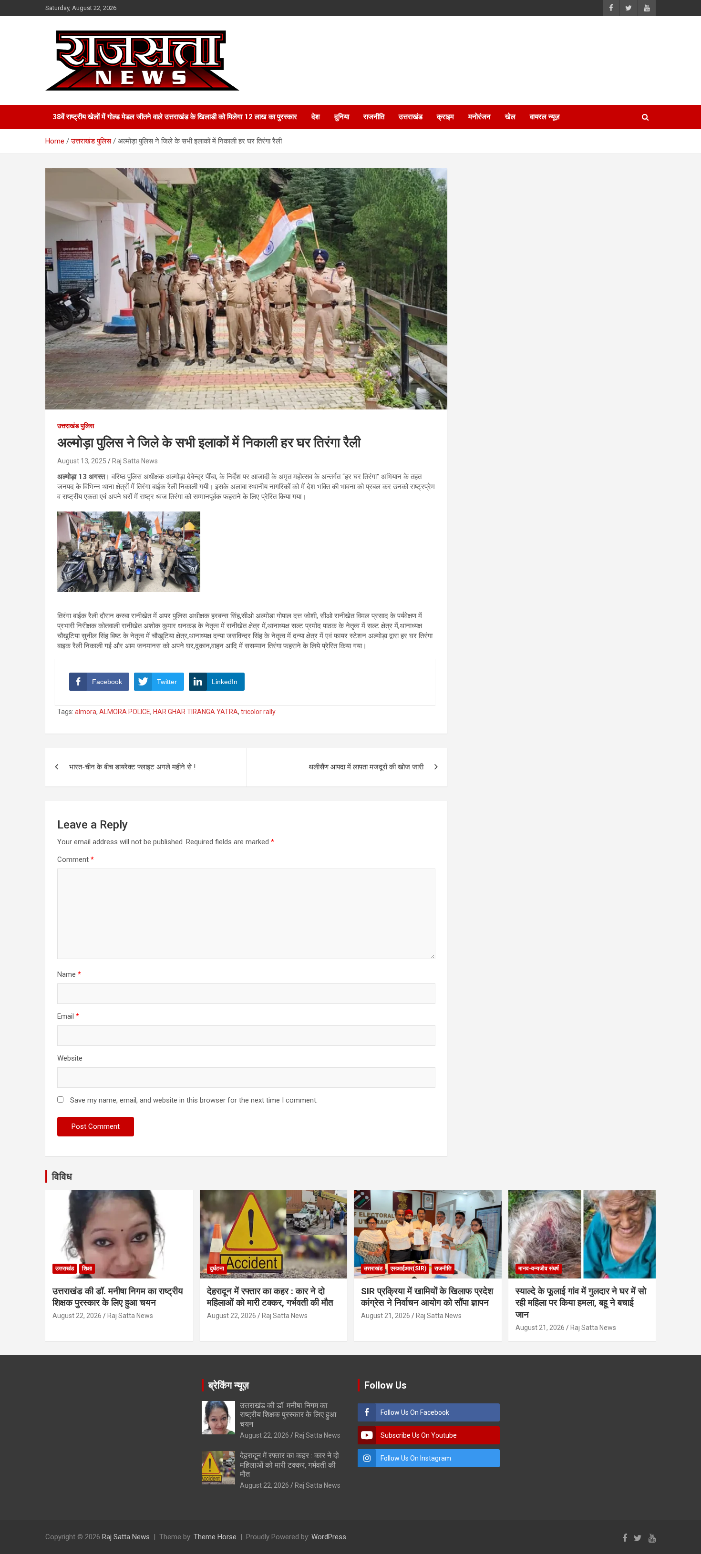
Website (69, 1058)
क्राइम (445, 116)
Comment (75, 859)
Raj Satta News (135, 461)
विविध (62, 1176)
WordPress (328, 1537)
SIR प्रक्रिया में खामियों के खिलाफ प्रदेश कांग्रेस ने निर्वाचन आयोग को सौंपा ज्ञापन (427, 1297)
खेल (510, 116)
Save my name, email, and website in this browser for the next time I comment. (194, 1100)
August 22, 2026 (77, 1315)
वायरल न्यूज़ (545, 116)
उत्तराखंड (411, 116)
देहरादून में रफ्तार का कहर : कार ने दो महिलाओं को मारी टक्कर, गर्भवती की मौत (270, 1297)
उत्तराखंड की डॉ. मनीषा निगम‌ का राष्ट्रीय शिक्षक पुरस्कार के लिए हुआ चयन (117, 1297)
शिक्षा (87, 1268)
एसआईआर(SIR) (408, 1268)
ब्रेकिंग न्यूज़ (228, 1385)
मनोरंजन (479, 116)
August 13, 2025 (81, 461)
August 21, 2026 (385, 1315)
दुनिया (341, 116)
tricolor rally (258, 712)
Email (68, 1016)
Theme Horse (215, 1537)
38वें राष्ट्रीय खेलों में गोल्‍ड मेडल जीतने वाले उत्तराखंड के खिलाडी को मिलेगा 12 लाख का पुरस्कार (174, 116)
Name (69, 974)
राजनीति (373, 116)
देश (315, 116)
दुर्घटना (217, 1268)
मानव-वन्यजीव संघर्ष (538, 1268)
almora (85, 712)
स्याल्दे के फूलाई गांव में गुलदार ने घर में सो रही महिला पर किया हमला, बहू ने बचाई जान (580, 1303)
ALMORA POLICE (124, 712)
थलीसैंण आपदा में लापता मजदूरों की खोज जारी (366, 767)
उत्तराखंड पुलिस (75, 425)
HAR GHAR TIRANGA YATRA (195, 712)
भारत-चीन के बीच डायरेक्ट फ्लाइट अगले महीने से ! (132, 767)
